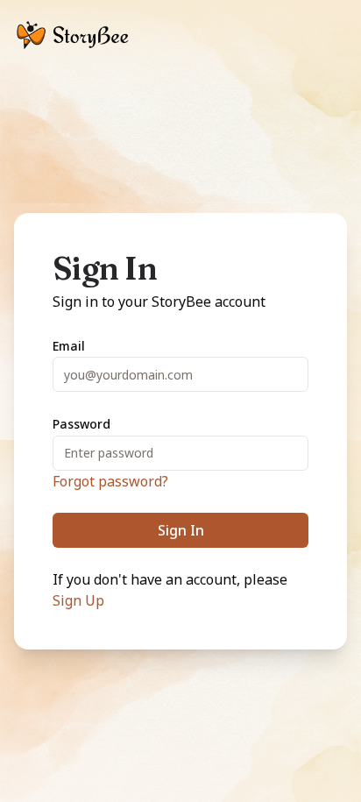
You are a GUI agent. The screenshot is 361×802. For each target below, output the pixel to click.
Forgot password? (110, 481)
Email (69, 345)
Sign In (181, 530)
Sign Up (78, 600)
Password (81, 423)
